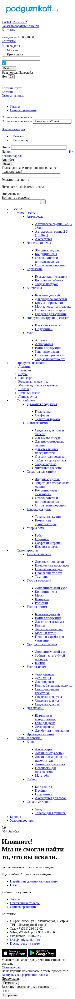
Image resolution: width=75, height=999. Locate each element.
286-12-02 (14, 22)
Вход (6, 163)
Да (11, 76)
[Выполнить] (3, 126)
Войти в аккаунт (13, 129)
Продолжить (11, 978)
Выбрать (8, 68)
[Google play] (42, 956)
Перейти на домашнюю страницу (34, 881)
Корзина (8, 92)
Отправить (10, 995)
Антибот (8, 159)
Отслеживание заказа (17, 121)
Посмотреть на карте (25, 943)
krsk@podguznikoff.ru (25, 939)
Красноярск (15, 54)
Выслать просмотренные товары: (25, 986)
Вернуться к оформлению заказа (25, 974)
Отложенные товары (25, 903)
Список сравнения (23, 110)
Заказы (15, 106)
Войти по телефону (15, 197)
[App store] (15, 956)
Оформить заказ (13, 95)
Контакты (9, 29)
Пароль (7, 151)
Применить (10, 982)
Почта (6, 147)
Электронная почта (15, 179)
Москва (12, 50)
